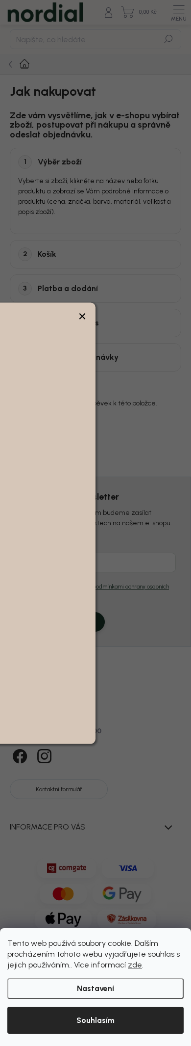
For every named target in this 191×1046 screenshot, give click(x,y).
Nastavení (95, 988)
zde (135, 964)
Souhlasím (95, 1020)
